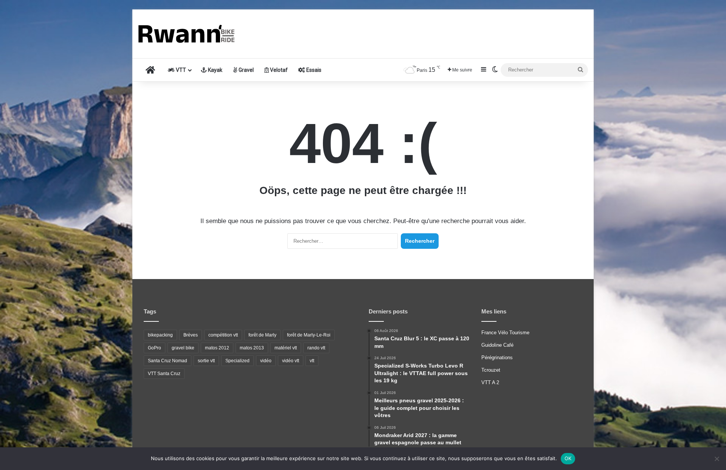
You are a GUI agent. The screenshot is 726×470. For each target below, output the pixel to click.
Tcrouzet (490, 370)
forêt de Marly (262, 335)
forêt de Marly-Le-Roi (308, 335)
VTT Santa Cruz (164, 373)
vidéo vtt (290, 360)
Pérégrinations (497, 357)
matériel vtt (286, 348)
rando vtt (316, 348)
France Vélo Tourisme (505, 332)
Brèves (190, 335)
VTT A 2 (490, 382)
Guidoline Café (497, 345)
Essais (313, 70)
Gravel (245, 70)
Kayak (214, 70)
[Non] (716, 458)
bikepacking (160, 335)
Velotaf (278, 70)
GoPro (154, 348)
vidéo (265, 360)
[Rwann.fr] (194, 34)
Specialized (237, 360)
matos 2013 (252, 348)
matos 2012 (217, 348)
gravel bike (183, 348)
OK (568, 458)
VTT (180, 70)
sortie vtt (206, 360)
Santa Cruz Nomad (167, 360)
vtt (312, 360)
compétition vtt (223, 335)
